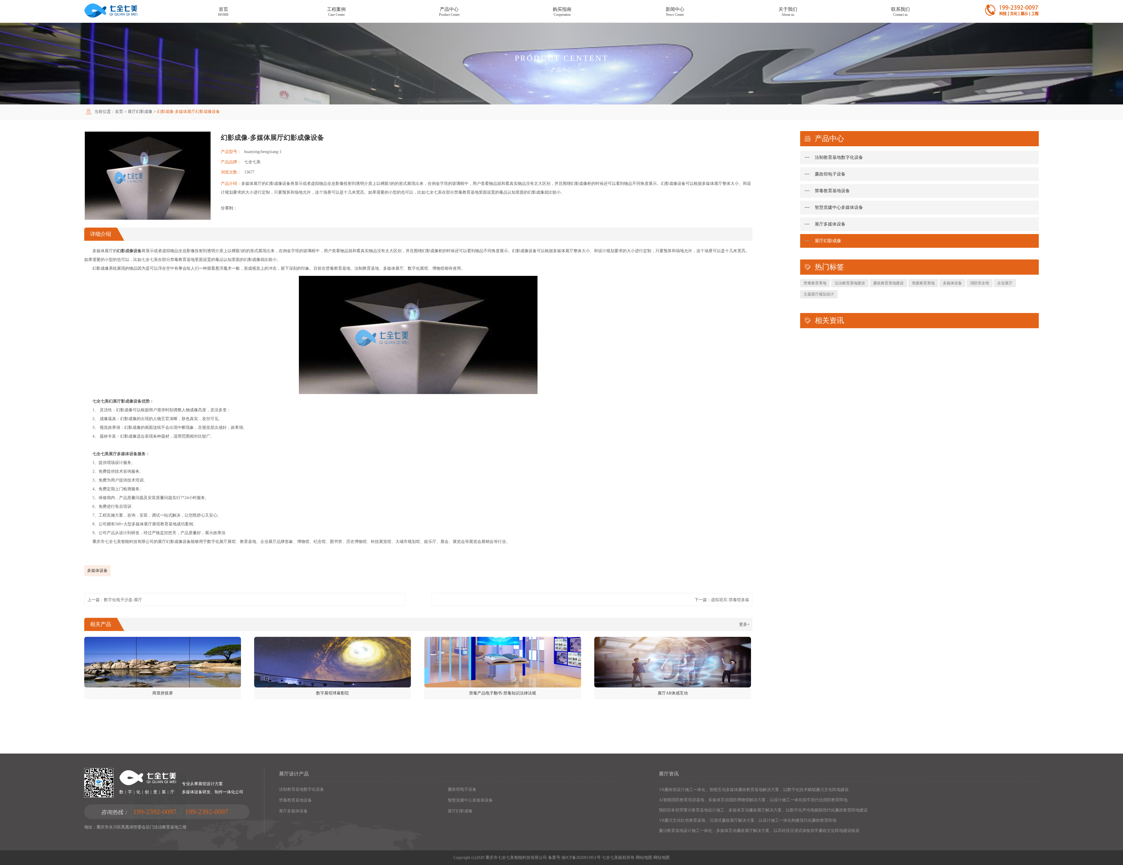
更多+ (744, 624)
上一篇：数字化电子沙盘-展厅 (114, 600)
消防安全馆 (979, 283)
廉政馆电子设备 (830, 174)
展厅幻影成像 (140, 111)
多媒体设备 (97, 570)
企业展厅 (1004, 283)
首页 (119, 111)
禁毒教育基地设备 (832, 190)
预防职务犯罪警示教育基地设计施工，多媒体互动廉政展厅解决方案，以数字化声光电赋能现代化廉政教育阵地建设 (763, 810)
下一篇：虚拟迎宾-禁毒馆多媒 (722, 600)
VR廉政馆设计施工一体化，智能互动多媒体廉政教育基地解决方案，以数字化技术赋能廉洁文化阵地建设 (754, 789)
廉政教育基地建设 (888, 283)
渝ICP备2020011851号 (581, 857)
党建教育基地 (923, 283)
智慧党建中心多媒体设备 (839, 207)
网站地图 (644, 857)
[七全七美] (110, 16)
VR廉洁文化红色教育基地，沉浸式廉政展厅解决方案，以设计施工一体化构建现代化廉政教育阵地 (747, 820)
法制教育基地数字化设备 (839, 157)
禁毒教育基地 (815, 283)
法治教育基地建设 (850, 283)
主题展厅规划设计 (819, 294)
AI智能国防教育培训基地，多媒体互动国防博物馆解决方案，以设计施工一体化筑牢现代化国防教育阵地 (753, 800)
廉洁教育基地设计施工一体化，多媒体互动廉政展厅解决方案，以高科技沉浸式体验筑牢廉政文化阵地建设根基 (759, 830)
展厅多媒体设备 (830, 224)
